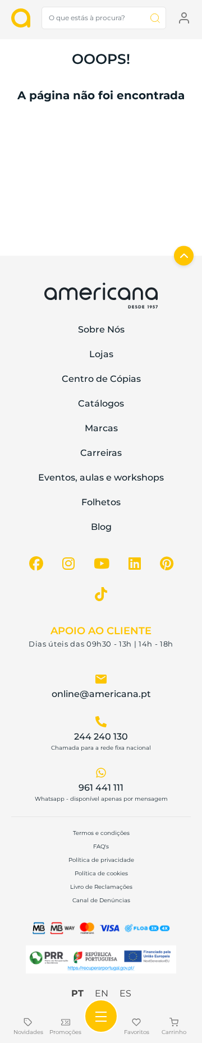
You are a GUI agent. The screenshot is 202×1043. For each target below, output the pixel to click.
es (125, 993)
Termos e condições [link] (101, 833)
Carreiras (101, 452)
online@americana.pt (101, 694)
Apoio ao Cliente (101, 631)
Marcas (101, 428)
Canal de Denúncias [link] (101, 900)
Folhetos (101, 502)
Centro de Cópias (101, 378)
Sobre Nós (101, 329)
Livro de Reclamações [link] (101, 886)
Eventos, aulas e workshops (101, 477)
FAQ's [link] (101, 846)
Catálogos (101, 403)
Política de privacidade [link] (101, 860)
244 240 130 (101, 736)
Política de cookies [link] (101, 873)
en (101, 993)
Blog (101, 527)
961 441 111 (101, 787)
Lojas (101, 354)
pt (77, 993)
